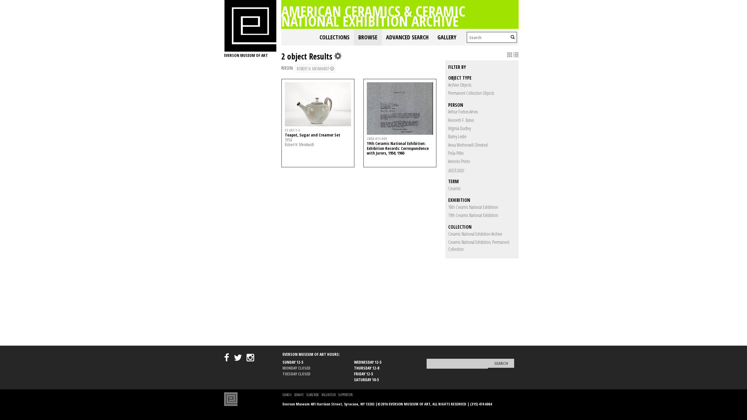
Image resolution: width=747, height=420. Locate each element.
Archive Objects (459, 85)
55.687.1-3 (292, 130)
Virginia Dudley (459, 128)
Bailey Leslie (457, 136)
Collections (335, 37)
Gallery (446, 37)
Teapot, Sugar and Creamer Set (312, 135)
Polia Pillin (456, 153)
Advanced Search (407, 37)
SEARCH (287, 394)
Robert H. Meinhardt (313, 68)
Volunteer (329, 394)
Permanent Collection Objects (471, 93)
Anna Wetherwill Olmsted (468, 145)
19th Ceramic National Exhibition (473, 215)
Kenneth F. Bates (461, 120)
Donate (299, 394)
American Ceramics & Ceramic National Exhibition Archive (373, 16)
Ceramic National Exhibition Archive (475, 234)
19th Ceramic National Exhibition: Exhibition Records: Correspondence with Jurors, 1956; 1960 (398, 148)
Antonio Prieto (459, 161)
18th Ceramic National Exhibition (473, 207)
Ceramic (454, 188)
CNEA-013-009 (377, 138)
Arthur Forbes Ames (463, 111)
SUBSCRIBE (312, 394)
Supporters (345, 394)
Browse (367, 37)
